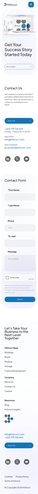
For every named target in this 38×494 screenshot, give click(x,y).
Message (12, 251)
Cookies (9, 476)
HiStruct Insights (12, 409)
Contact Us (10, 386)
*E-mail (11, 236)
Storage (8, 366)
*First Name (13, 190)
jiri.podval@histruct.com (18, 147)
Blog (7, 405)
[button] (31, 4)
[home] (10, 4)
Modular (8, 361)
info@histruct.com (14, 139)
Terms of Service (12, 481)
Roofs (7, 357)
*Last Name (13, 205)
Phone (11, 221)
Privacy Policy (27, 290)
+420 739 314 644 (14, 128)
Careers (8, 391)
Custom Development (15, 371)
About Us (9, 382)
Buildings (9, 352)
